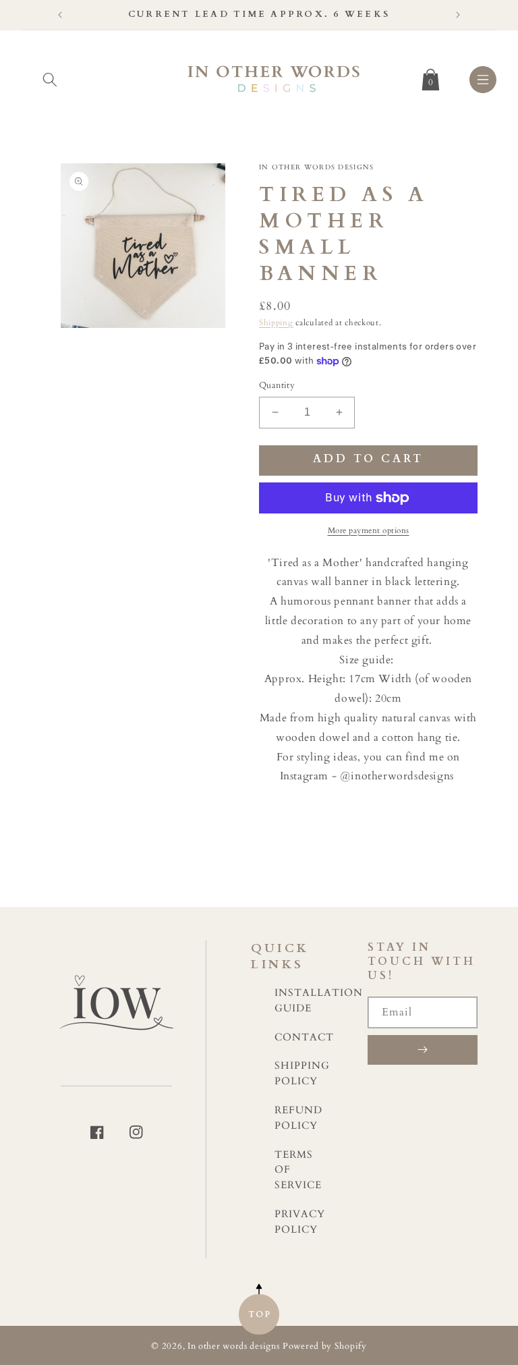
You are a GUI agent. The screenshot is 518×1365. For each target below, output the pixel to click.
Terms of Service (298, 1170)
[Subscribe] (423, 1050)
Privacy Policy (300, 1222)
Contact (304, 1037)
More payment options (368, 530)
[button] (50, 77)
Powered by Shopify (325, 1346)
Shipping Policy (302, 1073)
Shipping (276, 322)
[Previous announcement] (60, 15)
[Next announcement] (458, 15)
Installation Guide (319, 1000)
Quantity (277, 385)
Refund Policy (298, 1118)
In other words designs (233, 1346)
